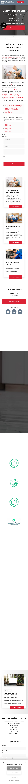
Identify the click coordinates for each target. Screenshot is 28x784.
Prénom (4, 745)
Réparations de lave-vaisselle (12, 263)
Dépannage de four (8, 111)
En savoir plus (15, 206)
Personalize (14, 777)
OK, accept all (14, 768)
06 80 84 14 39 (14, 20)
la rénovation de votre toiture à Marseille (13, 97)
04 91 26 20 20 (14, 18)
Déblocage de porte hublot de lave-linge (12, 191)
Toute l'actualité (17, 707)
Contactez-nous (20, 2)
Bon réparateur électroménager (11, 108)
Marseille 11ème (8, 126)
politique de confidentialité (10, 159)
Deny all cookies (14, 772)
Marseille (12, 36)
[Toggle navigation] (26, 2)
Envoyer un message (14, 301)
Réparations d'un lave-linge (13, 227)
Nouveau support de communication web (10, 694)
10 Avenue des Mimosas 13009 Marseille (14, 23)
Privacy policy (14, 780)
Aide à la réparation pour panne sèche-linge (13, 105)
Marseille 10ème (8, 125)
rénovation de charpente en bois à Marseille (12, 84)
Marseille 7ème (8, 128)
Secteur (7, 36)
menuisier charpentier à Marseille (13, 89)
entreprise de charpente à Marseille (11, 57)
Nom (3, 752)
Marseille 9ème (8, 131)
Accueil (2, 36)
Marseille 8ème (8, 129)
